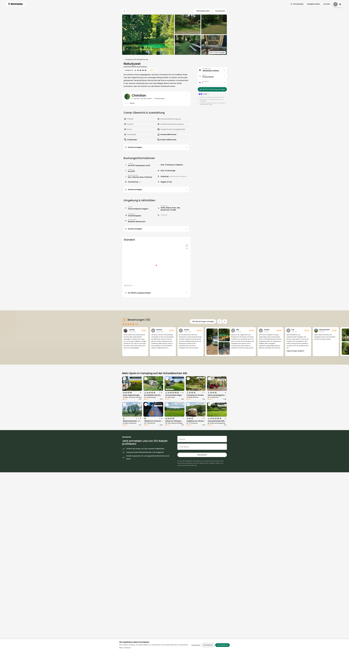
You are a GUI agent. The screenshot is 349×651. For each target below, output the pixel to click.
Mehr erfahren (125, 648)
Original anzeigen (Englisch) (295, 351)
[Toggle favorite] (124, 378)
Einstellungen (196, 645)
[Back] (124, 11)
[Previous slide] (219, 321)
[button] (212, 70)
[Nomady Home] (15, 4)
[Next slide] (224, 321)
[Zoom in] (186, 245)
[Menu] (337, 4)
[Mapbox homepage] (128, 285)
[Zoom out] (186, 248)
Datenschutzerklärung (190, 465)
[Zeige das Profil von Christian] (186, 95)
